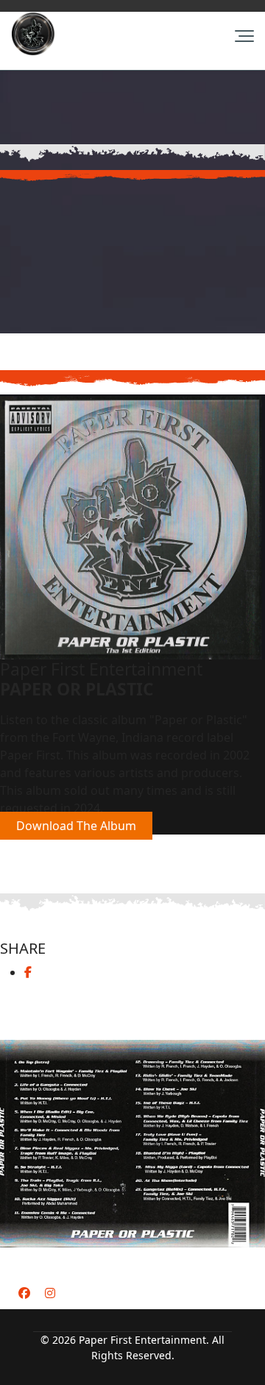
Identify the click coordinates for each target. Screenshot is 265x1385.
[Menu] (244, 36)
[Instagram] (50, 1293)
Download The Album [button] (76, 826)
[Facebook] (24, 1293)
